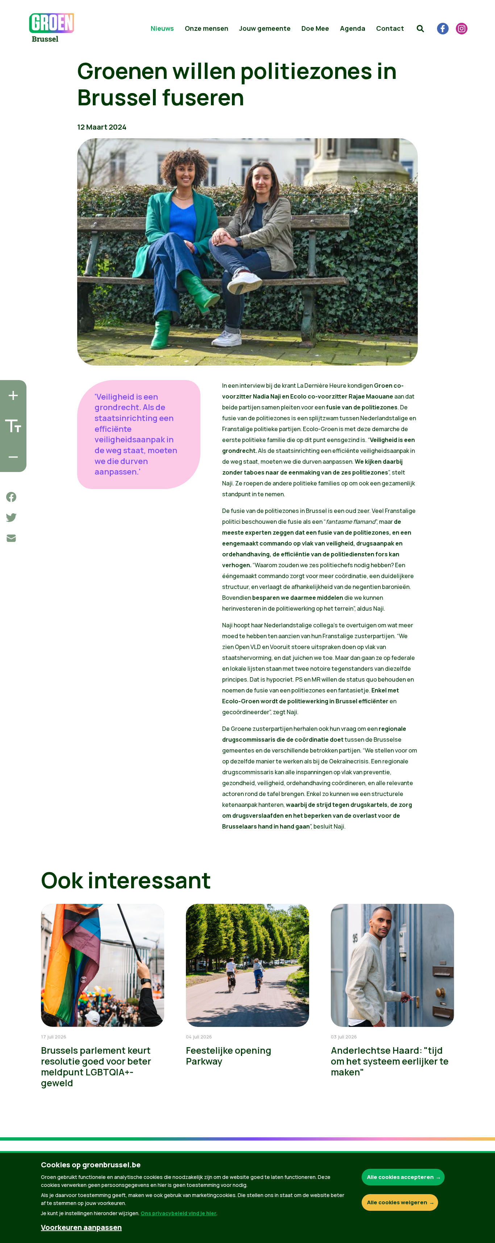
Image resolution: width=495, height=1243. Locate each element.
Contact (390, 28)
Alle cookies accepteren (400, 1177)
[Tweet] (11, 517)
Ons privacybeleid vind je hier (178, 1213)
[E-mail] (11, 538)
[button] (420, 28)
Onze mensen (206, 28)
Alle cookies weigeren (397, 1202)
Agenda (352, 28)
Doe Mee (315, 28)
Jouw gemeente (265, 28)
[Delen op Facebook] (11, 497)
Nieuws (162, 28)
